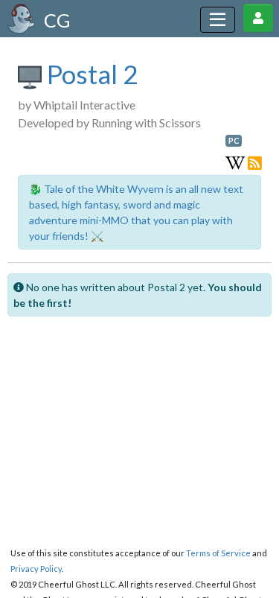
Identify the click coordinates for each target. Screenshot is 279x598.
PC (233, 140)
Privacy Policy (36, 568)
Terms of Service (218, 553)
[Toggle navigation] (217, 20)
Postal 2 (90, 73)
